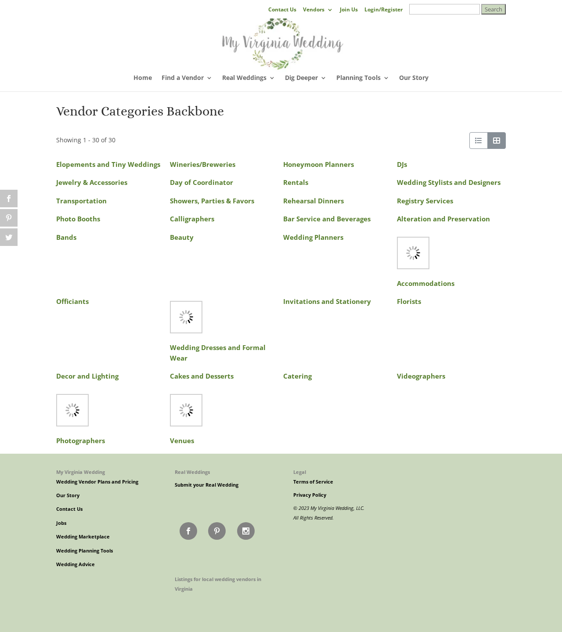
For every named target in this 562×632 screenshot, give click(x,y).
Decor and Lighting (87, 376)
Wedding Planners (313, 237)
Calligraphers (192, 219)
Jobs (61, 523)
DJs (402, 164)
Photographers (80, 440)
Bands (66, 237)
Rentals (295, 182)
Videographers (421, 376)
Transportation (81, 201)
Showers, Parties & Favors (212, 201)
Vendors (313, 10)
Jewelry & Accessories (91, 182)
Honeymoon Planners (318, 164)
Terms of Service (313, 482)
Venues (182, 440)
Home (142, 78)
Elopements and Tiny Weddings (108, 164)
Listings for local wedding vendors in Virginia (218, 584)
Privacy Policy (309, 495)
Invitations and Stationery (327, 301)
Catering (297, 376)
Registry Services (425, 201)
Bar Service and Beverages (327, 219)
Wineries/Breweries (202, 164)
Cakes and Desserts (202, 376)
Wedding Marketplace (83, 537)
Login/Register (383, 10)
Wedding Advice (75, 564)
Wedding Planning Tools (84, 551)
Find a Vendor (183, 78)
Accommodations (425, 283)
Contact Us (282, 10)
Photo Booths (78, 219)
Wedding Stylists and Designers (449, 182)
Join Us (349, 10)
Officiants (72, 301)
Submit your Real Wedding (206, 485)
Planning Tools (358, 78)
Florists (409, 301)
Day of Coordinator (201, 182)
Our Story (414, 78)
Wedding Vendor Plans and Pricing (97, 482)
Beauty (182, 237)
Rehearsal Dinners (313, 201)
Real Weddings (244, 78)
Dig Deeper (301, 78)
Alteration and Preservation (443, 219)
